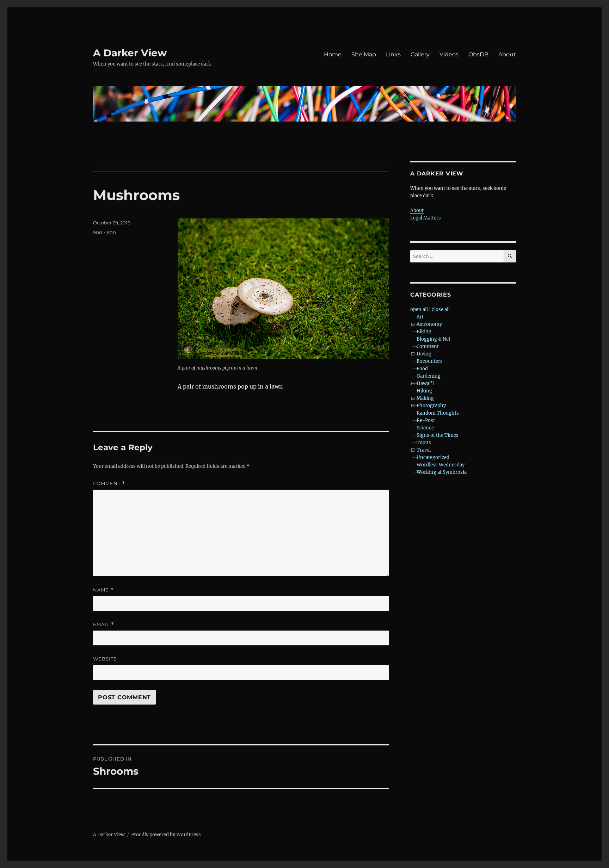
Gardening (429, 376)
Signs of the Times (438, 435)
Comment (109, 483)
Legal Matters (425, 218)
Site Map (363, 54)
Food (422, 369)
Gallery (420, 54)
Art (420, 317)
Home (333, 54)
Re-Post (426, 420)
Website (105, 659)
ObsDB (478, 54)
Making (425, 398)
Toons (424, 443)
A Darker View (130, 53)
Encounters (430, 361)
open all (419, 309)
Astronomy (429, 324)
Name (103, 590)
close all (441, 309)
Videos (449, 54)
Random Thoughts (438, 413)
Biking (424, 332)
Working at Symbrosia (442, 472)
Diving (424, 354)
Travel (424, 450)
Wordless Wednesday (441, 465)
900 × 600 (104, 232)
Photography (431, 406)
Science (425, 428)
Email (103, 624)
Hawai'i (425, 383)
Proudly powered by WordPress (166, 835)
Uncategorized (433, 457)
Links (393, 54)
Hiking (424, 391)
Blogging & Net (433, 339)
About (507, 54)
